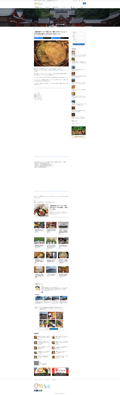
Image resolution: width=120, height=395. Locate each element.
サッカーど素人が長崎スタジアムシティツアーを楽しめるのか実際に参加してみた (55, 302)
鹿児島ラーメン (45, 364)
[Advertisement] (60, 16)
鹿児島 (43, 363)
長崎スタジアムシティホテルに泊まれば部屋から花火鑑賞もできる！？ (47, 302)
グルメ (40, 361)
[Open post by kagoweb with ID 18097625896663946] (59, 315)
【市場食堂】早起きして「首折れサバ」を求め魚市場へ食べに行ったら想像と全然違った (79, 62)
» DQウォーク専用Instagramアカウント (47, 290)
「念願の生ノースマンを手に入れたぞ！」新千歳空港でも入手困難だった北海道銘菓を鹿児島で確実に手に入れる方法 (63, 231)
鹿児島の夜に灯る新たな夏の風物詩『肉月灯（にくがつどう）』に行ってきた (39, 246)
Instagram (41, 307)
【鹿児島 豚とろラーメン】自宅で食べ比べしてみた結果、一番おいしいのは (58, 207)
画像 (39, 362)
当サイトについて (75, 0)
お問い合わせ (54, 379)
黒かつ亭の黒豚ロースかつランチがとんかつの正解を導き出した (63, 246)
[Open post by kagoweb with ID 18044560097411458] (51, 315)
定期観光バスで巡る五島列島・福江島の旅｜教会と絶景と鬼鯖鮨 (63, 302)
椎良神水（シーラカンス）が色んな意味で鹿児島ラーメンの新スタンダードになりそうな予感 (62, 342)
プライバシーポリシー (47, 379)
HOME (36, 379)
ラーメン (41, 364)
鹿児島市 (46, 363)
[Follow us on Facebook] (35, 391)
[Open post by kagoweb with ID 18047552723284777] (51, 323)
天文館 (40, 363)
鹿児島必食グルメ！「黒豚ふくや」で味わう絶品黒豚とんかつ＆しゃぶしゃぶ (63, 275)
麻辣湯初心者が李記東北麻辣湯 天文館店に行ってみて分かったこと (51, 230)
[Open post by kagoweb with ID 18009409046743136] (59, 323)
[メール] (39, 391)
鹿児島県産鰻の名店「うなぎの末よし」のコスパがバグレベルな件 (39, 230)
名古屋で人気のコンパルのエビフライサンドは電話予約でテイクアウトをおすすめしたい (79, 97)
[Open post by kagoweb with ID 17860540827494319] (43, 323)
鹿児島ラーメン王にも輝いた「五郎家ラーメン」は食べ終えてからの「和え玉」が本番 (44, 337)
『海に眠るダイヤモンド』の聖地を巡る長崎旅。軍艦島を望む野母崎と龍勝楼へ (39, 302)
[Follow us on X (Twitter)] (37, 391)
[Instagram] (42, 292)
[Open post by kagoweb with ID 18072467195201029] (43, 315)
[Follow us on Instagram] (41, 391)
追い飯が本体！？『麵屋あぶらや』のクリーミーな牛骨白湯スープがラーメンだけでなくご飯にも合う (44, 342)
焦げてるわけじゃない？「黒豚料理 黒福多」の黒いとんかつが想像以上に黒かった (51, 260)
